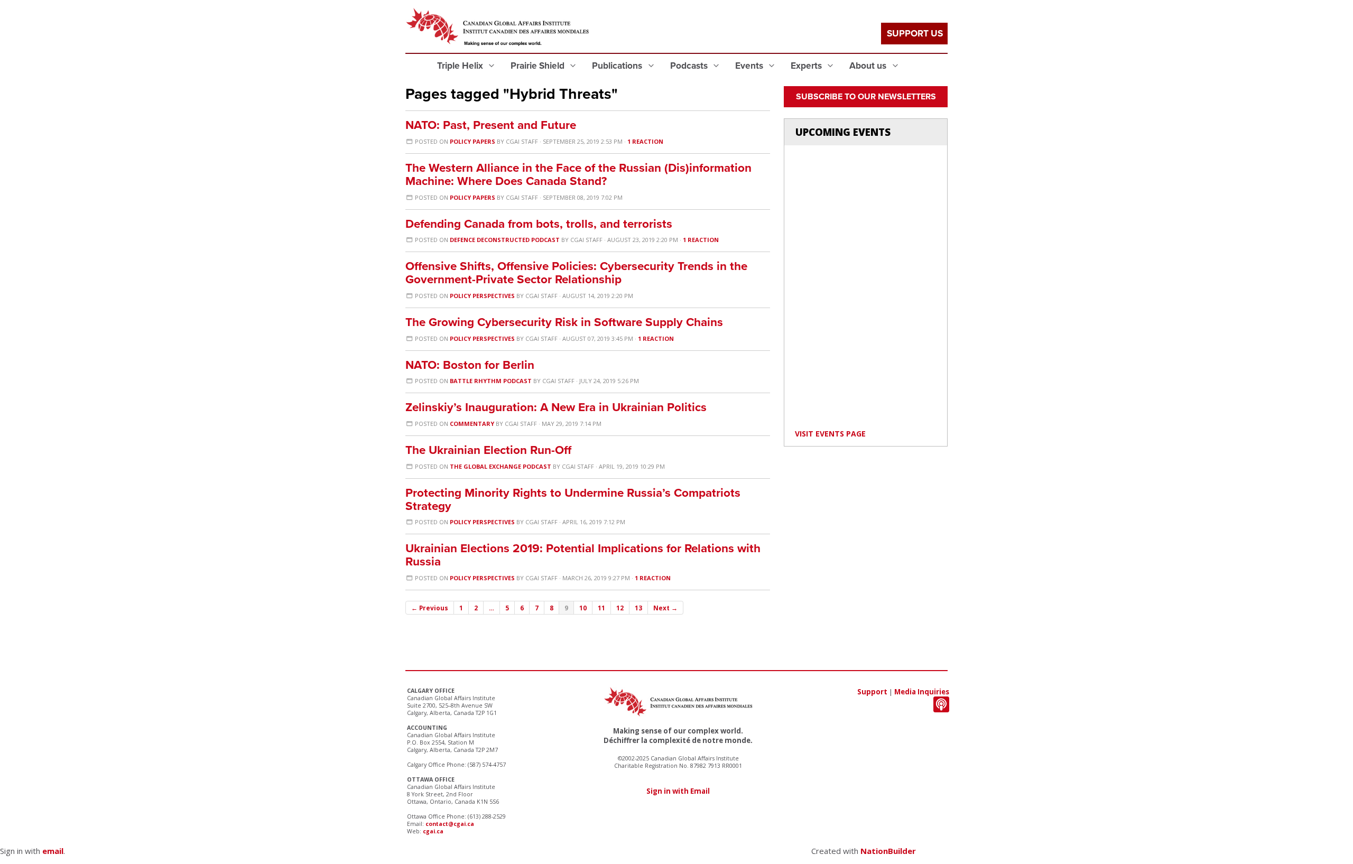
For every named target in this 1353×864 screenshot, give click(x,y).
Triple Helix (461, 65)
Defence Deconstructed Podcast (505, 240)
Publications (618, 65)
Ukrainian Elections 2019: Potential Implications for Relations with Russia (583, 555)
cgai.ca (433, 831)
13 (638, 607)
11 (601, 607)
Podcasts (690, 65)
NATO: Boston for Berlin (469, 365)
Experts (807, 65)
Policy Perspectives (482, 296)
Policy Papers (472, 141)
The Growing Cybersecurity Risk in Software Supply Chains (564, 322)
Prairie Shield (539, 65)
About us (868, 65)
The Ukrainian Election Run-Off (488, 450)
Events (750, 65)
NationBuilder (888, 851)
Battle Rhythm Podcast (491, 381)
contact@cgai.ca (449, 824)
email (52, 851)
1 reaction (645, 141)
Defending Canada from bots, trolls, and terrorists (538, 224)
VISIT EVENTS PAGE (830, 434)
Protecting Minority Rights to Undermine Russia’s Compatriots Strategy (572, 499)
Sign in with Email (678, 791)
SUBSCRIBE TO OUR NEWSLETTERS (866, 96)
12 (620, 607)
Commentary (472, 424)
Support (872, 691)
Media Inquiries (921, 691)
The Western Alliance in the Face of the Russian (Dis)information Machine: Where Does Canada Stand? (578, 174)
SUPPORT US (915, 33)
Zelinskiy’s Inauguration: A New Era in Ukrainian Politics (556, 407)
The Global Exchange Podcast (500, 466)
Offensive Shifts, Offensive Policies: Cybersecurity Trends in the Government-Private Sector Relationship (576, 272)
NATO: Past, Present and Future (490, 125)
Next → (665, 607)
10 (583, 607)
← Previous (429, 607)
